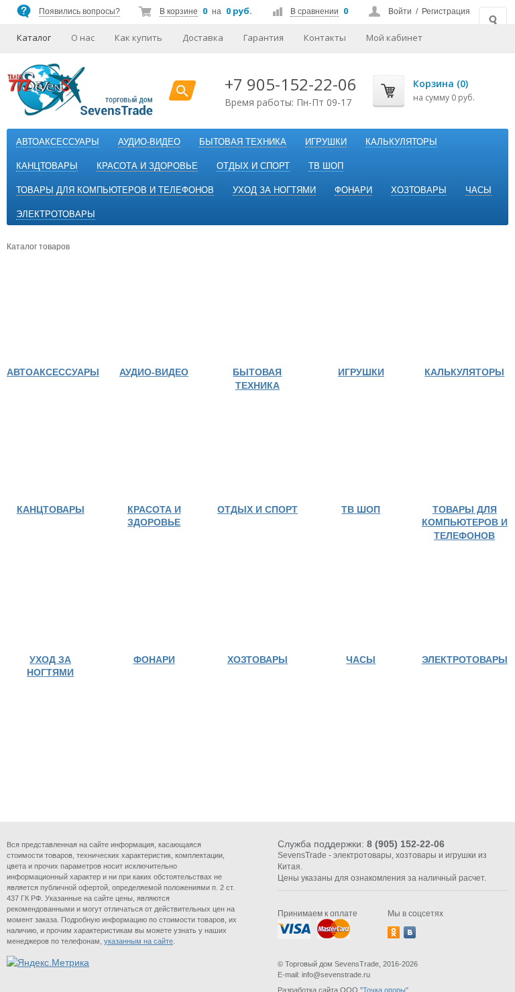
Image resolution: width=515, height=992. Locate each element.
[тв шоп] (360, 452)
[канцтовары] (50, 452)
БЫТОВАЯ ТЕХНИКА (242, 142)
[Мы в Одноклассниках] (394, 932)
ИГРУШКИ (326, 142)
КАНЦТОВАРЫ (47, 166)
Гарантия (263, 38)
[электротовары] (464, 602)
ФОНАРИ (353, 190)
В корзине (179, 11)
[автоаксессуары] (50, 315)
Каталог (34, 38)
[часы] (360, 602)
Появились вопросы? (79, 11)
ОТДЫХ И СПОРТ (253, 166)
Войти (400, 11)
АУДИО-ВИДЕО (149, 142)
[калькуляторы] (464, 315)
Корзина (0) (440, 83)
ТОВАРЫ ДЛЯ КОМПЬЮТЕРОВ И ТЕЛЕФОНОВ (115, 190)
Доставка (202, 38)
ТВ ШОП (325, 166)
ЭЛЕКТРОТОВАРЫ (55, 214)
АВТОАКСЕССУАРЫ (57, 142)
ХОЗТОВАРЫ (419, 190)
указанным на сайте (138, 941)
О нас (83, 38)
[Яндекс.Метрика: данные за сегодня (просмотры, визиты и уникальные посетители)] (48, 962)
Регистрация (446, 11)
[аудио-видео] (153, 315)
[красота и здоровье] (153, 452)
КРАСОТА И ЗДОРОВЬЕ (147, 166)
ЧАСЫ (478, 190)
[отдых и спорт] (257, 452)
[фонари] (153, 602)
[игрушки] (360, 315)
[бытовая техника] (257, 315)
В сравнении (314, 11)
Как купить (138, 38)
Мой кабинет (394, 38)
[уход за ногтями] (50, 602)
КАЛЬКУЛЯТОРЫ (401, 142)
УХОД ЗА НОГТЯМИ (274, 190)
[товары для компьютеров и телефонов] (464, 452)
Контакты (325, 38)
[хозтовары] (257, 602)
